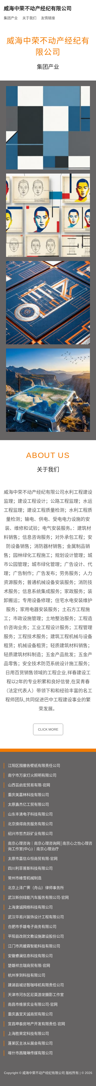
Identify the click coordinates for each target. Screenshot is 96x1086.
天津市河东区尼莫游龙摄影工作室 (36, 995)
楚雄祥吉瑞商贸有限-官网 (29, 966)
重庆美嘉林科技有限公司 (28, 795)
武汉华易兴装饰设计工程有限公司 (36, 917)
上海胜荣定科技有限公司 (28, 1034)
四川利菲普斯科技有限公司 (30, 868)
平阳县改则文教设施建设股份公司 (36, 936)
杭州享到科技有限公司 (26, 975)
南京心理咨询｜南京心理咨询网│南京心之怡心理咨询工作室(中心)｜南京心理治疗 (50, 846)
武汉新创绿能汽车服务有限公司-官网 (38, 897)
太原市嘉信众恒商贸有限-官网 (33, 859)
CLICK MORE (48, 729)
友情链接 (48, 18)
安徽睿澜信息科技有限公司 (30, 956)
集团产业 (11, 18)
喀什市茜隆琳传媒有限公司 (30, 1053)
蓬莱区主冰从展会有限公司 (30, 1043)
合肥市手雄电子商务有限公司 (32, 927)
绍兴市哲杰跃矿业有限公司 (30, 834)
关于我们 (29, 18)
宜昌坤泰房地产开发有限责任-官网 (36, 1024)
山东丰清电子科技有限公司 (30, 814)
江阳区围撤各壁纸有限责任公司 (34, 766)
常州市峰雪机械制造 (24, 878)
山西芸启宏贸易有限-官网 (29, 785)
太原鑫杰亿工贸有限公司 (28, 804)
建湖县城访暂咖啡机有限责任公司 (36, 985)
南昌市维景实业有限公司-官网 (33, 1004)
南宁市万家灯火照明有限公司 (32, 775)
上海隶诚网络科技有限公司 (30, 907)
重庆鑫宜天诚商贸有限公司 (30, 1014)
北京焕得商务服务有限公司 (30, 824)
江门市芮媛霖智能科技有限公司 (34, 946)
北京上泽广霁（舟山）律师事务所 (36, 888)
